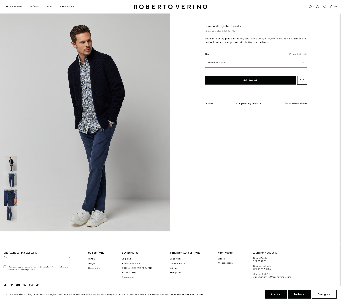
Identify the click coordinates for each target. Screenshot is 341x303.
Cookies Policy (177, 263)
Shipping (126, 258)
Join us (173, 268)
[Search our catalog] (310, 6)
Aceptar (276, 294)
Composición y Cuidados (248, 103)
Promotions (128, 277)
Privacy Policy (58, 267)
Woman (34, 6)
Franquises (175, 272)
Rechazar (299, 294)
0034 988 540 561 (262, 269)
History (91, 258)
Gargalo (92, 263)
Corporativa (94, 268)
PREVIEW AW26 (14, 6)
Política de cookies (193, 294)
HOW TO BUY (129, 272)
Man (49, 6)
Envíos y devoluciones (296, 103)
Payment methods (131, 263)
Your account (227, 253)
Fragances (67, 6)
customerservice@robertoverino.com (272, 276)
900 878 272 (259, 261)
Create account (226, 262)
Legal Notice (176, 258)
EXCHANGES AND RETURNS (137, 268)
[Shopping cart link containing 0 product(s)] (332, 6)
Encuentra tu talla (298, 54)
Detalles (209, 103)
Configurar (324, 294)
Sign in (221, 258)
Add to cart (250, 80)
